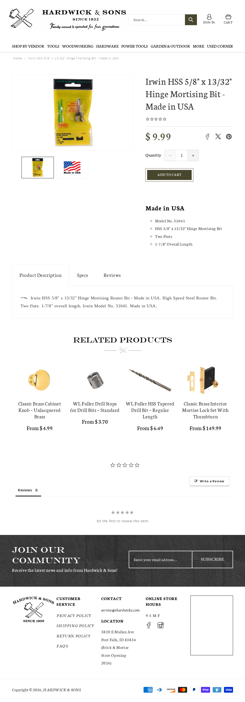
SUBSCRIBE (212, 559)
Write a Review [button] (212, 481)
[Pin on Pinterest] (229, 136)
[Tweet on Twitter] (218, 136)
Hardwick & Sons (62, 689)
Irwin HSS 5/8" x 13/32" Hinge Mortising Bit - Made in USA (73, 58)
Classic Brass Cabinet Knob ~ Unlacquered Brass (39, 410)
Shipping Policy (75, 625)
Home (17, 58)
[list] (122, 400)
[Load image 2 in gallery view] (72, 167)
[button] (228, 19)
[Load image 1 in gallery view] (38, 167)
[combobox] (163, 19)
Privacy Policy (73, 615)
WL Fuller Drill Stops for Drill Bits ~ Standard (95, 406)
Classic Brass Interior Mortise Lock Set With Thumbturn (205, 410)
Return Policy (73, 635)
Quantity (153, 154)
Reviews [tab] (25, 490)
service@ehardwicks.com (120, 609)
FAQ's (62, 645)
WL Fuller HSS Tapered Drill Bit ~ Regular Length (150, 410)
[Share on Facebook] (207, 136)
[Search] (191, 19)
